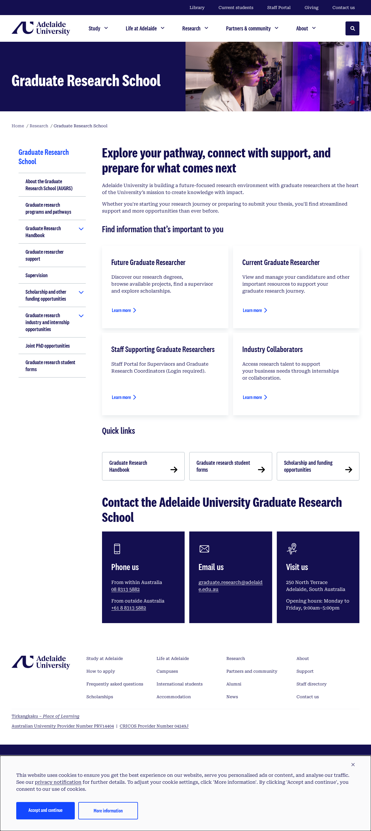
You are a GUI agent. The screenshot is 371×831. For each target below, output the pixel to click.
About (303, 658)
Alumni (233, 684)
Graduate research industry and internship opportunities (47, 322)
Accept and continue (45, 810)
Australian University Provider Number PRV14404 (63, 726)
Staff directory (312, 684)
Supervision (37, 275)
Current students (236, 7)
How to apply (100, 671)
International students (180, 684)
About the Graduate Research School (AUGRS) (49, 184)
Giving (312, 7)
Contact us (343, 7)
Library (197, 7)
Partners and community (251, 671)
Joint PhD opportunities (48, 345)
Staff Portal (279, 7)
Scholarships (99, 696)
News (232, 696)
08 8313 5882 (125, 589)
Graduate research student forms (50, 365)
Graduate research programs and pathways (48, 208)
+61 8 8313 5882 (128, 608)
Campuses (167, 671)
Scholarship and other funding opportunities (46, 295)
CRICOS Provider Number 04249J (154, 726)
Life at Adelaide (173, 658)
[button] (353, 764)
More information (108, 810)
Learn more (121, 310)
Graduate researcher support (45, 255)
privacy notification (58, 782)
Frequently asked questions (114, 684)
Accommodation (174, 696)
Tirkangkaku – (45, 716)
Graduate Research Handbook (43, 231)
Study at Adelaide (104, 658)
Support (305, 671)
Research (235, 658)
